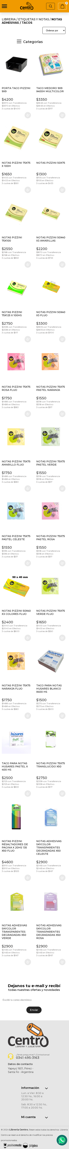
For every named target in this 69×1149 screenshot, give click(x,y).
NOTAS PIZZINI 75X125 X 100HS (12, 314)
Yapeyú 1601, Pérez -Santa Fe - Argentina (20, 1070)
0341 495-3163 (27, 1058)
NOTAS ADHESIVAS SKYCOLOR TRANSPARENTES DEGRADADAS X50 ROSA (49, 932)
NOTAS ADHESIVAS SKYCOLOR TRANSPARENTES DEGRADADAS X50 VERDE (14, 932)
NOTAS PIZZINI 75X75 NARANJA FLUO (16, 687)
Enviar (34, 1010)
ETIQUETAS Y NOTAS (33, 19)
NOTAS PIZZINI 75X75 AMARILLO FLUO (16, 463)
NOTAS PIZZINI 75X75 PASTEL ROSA (50, 538)
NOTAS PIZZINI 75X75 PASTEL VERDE (50, 463)
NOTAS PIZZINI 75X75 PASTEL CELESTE (16, 538)
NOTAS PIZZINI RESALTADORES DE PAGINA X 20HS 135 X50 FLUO (15, 846)
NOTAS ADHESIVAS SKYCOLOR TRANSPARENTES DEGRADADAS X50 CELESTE (49, 847)
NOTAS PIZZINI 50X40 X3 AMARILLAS (50, 239)
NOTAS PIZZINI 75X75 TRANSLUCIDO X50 (50, 765)
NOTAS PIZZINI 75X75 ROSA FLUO (16, 388)
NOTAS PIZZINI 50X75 (50, 162)
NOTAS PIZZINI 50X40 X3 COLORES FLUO (16, 612)
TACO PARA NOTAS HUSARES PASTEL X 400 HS (15, 766)
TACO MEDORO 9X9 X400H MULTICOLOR (50, 90)
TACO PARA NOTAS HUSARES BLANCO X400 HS (49, 688)
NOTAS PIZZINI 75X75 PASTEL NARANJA (50, 388)
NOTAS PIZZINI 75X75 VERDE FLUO (50, 612)
